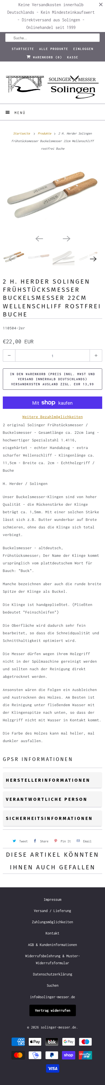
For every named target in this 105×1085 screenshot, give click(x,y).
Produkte (45, 133)
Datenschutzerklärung (52, 974)
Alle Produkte (53, 49)
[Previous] (39, 238)
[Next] (66, 238)
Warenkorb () (46, 57)
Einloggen (83, 49)
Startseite (23, 49)
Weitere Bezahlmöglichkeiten (52, 416)
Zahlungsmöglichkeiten (52, 922)
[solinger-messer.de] (52, 84)
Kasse (72, 57)
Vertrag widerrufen (52, 1010)
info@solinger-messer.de (52, 997)
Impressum (52, 899)
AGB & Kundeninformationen (52, 945)
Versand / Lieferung (52, 911)
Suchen (53, 985)
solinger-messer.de (58, 1027)
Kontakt (52, 933)
